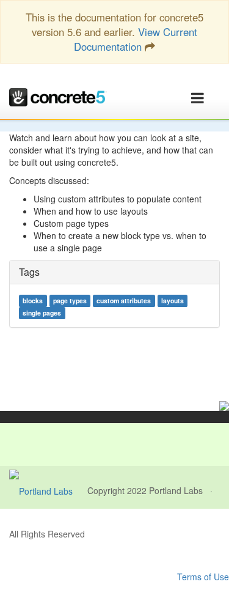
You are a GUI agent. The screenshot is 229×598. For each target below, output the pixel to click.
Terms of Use (203, 576)
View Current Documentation (135, 39)
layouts (172, 300)
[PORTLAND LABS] (48, 490)
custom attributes (123, 300)
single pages (42, 312)
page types (70, 300)
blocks (33, 300)
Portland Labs (176, 490)
